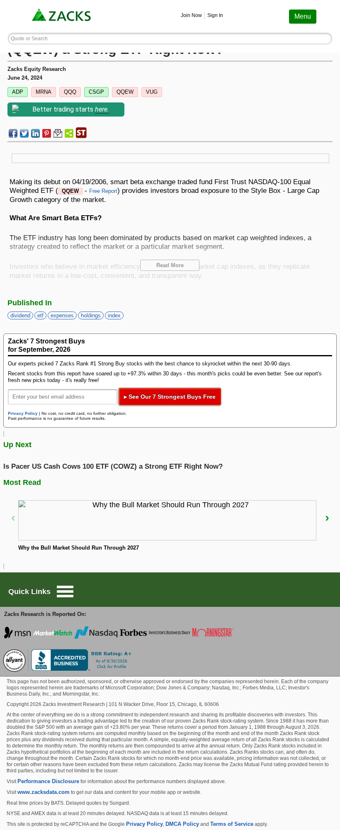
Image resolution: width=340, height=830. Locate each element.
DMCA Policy (182, 824)
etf (40, 315)
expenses (62, 315)
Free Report (103, 191)
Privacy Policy (23, 413)
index (114, 315)
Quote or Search (29, 38)
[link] (62, 16)
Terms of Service (231, 824)
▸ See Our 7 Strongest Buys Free (170, 396)
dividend (20, 315)
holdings (91, 315)
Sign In (215, 15)
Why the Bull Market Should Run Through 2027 (78, 548)
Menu (302, 16)
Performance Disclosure (48, 781)
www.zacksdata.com (43, 792)
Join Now (191, 15)
